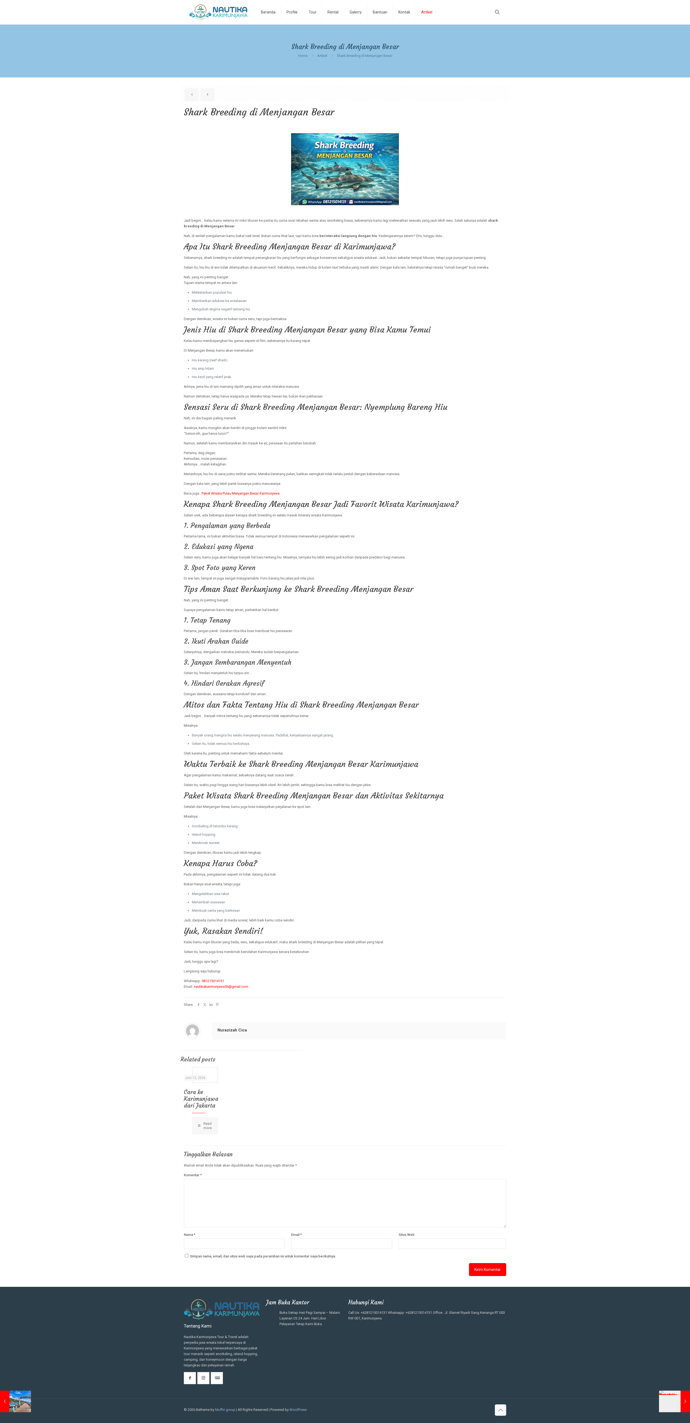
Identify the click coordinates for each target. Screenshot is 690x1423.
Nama (189, 1235)
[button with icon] (190, 1378)
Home (303, 56)
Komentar (193, 1175)
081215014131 (213, 981)
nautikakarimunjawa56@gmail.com (221, 987)
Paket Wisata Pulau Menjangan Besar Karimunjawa (240, 493)
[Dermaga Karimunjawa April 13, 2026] (15, 1401)
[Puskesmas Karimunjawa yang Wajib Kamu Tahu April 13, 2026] (674, 1401)
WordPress (298, 1410)
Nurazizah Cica (232, 1030)
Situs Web (407, 1235)
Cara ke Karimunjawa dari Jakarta (201, 1098)
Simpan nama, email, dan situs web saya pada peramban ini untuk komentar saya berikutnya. (263, 1256)
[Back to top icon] (500, 1410)
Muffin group (225, 1410)
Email (296, 1235)
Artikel (322, 56)
